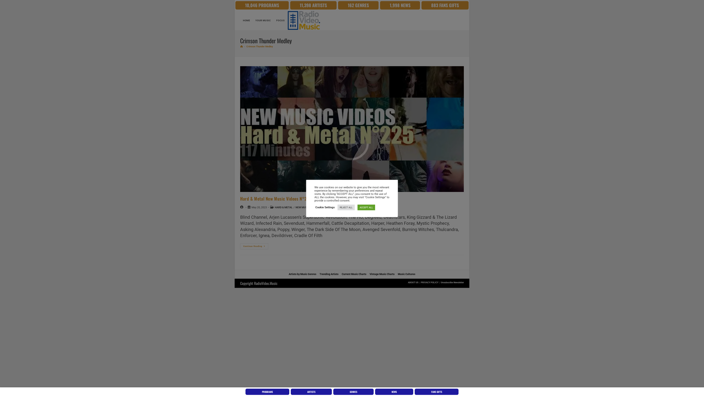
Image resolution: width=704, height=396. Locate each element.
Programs (267, 392)
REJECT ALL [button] (346, 207)
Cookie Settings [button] (325, 207)
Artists (311, 392)
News (394, 392)
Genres (353, 392)
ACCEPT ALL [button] (366, 207)
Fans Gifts (436, 392)
